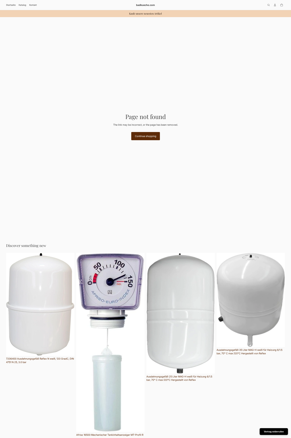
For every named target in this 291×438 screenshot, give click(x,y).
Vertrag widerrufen (274, 431)
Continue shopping (145, 136)
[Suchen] (268, 5)
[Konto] (275, 5)
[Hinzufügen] (69, 351)
